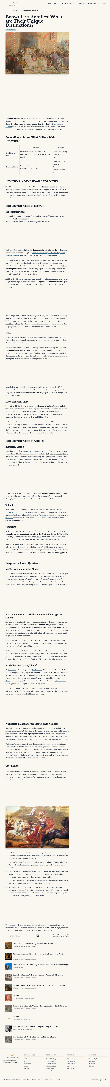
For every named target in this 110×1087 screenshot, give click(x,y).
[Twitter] (100, 1079)
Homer (38, 537)
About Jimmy (71, 1061)
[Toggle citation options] (37, 935)
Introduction (71, 1059)
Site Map (26, 1068)
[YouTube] (105, 1079)
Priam (42, 684)
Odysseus (12, 670)
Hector (52, 510)
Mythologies (53, 4)
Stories (81, 4)
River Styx (31, 462)
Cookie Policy (48, 1080)
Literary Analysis (11, 29)
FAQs (68, 1066)
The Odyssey (37, 670)
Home (8, 10)
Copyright (25, 1080)
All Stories (27, 1059)
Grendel (15, 256)
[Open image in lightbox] (37, 53)
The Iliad (9, 518)
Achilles (57, 124)
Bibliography (71, 1063)
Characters (27, 1061)
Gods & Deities (68, 4)
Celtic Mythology (51, 1063)
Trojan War (63, 534)
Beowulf (9, 127)
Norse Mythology (51, 1059)
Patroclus (42, 515)
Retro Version (71, 1068)
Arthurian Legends (51, 1066)
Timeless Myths (93, 1059)
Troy (31, 755)
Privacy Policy (36, 1080)
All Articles (27, 1063)
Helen (8, 681)
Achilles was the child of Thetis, (42, 451)
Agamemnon (61, 681)
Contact (57, 1080)
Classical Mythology (51, 1061)
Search (103, 4)
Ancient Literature (16, 936)
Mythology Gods (50, 1068)
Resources (92, 4)
